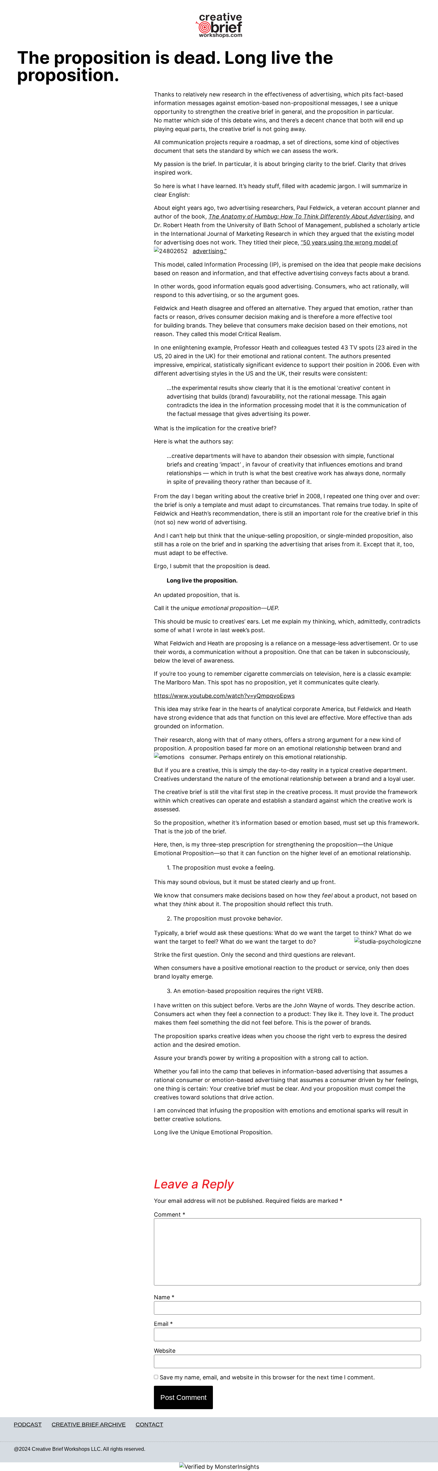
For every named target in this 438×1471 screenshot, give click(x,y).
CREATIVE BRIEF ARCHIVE (89, 1424)
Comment (169, 1215)
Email (163, 1324)
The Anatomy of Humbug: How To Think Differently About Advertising (304, 216)
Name (164, 1297)
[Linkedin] (407, 1449)
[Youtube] (420, 1449)
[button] (82, 27)
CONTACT (149, 1424)
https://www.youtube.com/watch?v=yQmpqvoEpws (224, 695)
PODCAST (28, 1424)
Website (164, 1351)
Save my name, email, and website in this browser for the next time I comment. (267, 1377)
